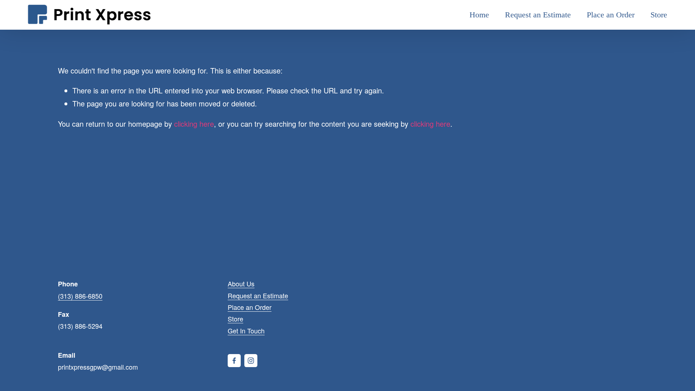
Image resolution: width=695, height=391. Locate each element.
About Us (241, 283)
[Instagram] (250, 360)
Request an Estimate (538, 14)
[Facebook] (234, 360)
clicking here (194, 123)
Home (479, 14)
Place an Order (611, 14)
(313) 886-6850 (80, 295)
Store (658, 14)
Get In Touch (246, 330)
